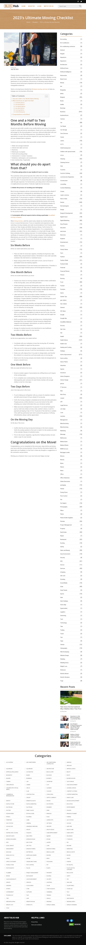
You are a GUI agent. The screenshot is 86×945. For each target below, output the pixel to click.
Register (31, 6)
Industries (63, 365)
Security (62, 557)
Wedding (62, 659)
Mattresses (63, 438)
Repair (62, 536)
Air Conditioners (64, 43)
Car (61, 122)
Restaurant (63, 539)
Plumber (62, 521)
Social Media (63, 583)
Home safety (64, 358)
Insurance (63, 372)
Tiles (61, 626)
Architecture (63, 64)
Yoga (61, 681)
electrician (63, 231)
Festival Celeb (64, 264)
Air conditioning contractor (67, 46)
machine (62, 416)
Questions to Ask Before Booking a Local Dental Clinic (75, 717)
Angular (62, 53)
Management (64, 420)
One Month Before (20, 104)
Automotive (63, 75)
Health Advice (64, 340)
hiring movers (18, 221)
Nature (62, 467)
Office (62, 474)
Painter (62, 488)
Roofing (62, 543)
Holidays (62, 351)
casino (62, 140)
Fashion (62, 256)
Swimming (63, 615)
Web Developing (64, 652)
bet (61, 86)
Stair (61, 597)
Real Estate (63, 532)
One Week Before (20, 108)
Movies (62, 459)
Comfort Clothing (65, 173)
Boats (62, 101)
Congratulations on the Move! (21, 114)
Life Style (62, 409)
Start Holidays (64, 601)
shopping (62, 572)
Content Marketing (65, 188)
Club (61, 166)
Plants (62, 514)
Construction (64, 180)
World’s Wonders (65, 677)
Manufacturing (64, 427)
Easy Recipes (64, 224)
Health (62, 336)
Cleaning (62, 159)
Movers (62, 456)
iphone (62, 383)
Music (62, 463)
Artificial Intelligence (65, 72)
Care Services (64, 133)
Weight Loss (63, 666)
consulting (63, 184)
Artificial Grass (64, 68)
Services (62, 568)
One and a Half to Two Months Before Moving (26, 98)
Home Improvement (65, 354)
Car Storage (63, 130)
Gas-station (63, 304)
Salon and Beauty (65, 550)
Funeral (62, 285)
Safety (62, 546)
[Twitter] (81, 2)
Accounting (63, 39)
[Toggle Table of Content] (45, 96)
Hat (61, 333)
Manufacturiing (64, 423)
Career (62, 137)
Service (62, 565)
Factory (62, 246)
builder (62, 104)
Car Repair (63, 126)
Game (62, 293)
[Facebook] (78, 2)
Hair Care (62, 329)
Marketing (63, 430)
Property (62, 528)
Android (62, 50)
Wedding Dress (64, 662)
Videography (63, 648)
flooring (62, 278)
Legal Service (64, 405)
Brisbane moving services (40, 89)
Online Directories (65, 481)
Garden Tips (63, 296)
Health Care (63, 343)
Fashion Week (64, 260)
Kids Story (63, 394)
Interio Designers (65, 376)
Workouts (63, 670)
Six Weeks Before (20, 102)
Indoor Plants (64, 362)
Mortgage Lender (65, 452)
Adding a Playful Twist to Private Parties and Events (75, 736)
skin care (62, 575)
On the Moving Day (20, 112)
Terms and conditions (36, 924)
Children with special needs (67, 151)
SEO (61, 561)
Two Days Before (20, 110)
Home (24, 6)
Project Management (66, 525)
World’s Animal (64, 673)
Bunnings (62, 108)
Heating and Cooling (65, 347)
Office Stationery (65, 478)
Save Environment (65, 554)
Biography (63, 90)
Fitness (62, 275)
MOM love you (64, 449)
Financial (62, 267)
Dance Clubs (63, 198)
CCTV (62, 144)
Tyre (61, 637)
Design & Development (66, 213)
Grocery (62, 325)
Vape (61, 641)
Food (61, 282)
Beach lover (63, 79)
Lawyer (62, 398)
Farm (61, 253)
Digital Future (63, 217)
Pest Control (63, 496)
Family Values (64, 249)
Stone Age (63, 604)
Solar (61, 586)
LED (61, 401)
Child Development (65, 148)
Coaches (62, 169)
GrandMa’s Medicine (65, 322)
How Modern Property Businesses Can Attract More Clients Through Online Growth (76, 726)
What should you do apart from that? (23, 100)
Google (62, 314)
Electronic (63, 235)
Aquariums (63, 57)
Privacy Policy (34, 922)
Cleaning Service (64, 162)
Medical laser (64, 441)
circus (62, 155)
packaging (63, 485)
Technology (63, 623)
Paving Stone (64, 492)
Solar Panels (63, 590)
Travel (62, 633)
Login (39, 6)
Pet (61, 499)
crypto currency (64, 195)
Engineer (62, 238)
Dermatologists (64, 206)
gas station (63, 300)
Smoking (62, 579)
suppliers (62, 612)
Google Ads (63, 318)
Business (62, 111)
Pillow (61, 510)
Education (63, 227)
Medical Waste (64, 445)
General (62, 307)
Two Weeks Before (20, 106)
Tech (61, 619)
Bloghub (62, 97)
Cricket (62, 191)
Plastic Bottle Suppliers (66, 517)
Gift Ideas (63, 311)
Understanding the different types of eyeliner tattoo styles (76, 743)
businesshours (64, 115)
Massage (62, 434)
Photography (63, 507)
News (61, 470)
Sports (62, 594)
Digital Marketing (64, 220)
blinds (61, 93)
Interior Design (64, 380)
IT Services (63, 387)
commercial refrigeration (67, 177)
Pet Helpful (63, 503)
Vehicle (62, 644)
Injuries (62, 369)
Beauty (62, 82)
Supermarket (63, 608)
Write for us (48, 6)
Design (62, 209)
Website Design (64, 655)
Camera (62, 119)
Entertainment (64, 242)
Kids (61, 391)
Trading (62, 630)
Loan (61, 412)
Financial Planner (65, 271)
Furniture (62, 289)
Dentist (62, 202)
